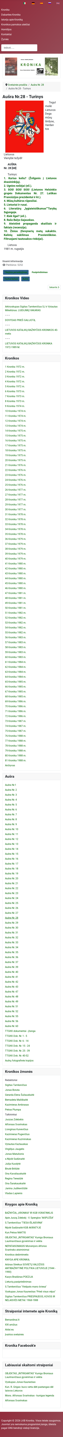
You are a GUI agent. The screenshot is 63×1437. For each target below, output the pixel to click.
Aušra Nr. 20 (11, 878)
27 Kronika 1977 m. (15, 494)
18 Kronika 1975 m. (15, 450)
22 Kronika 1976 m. (15, 470)
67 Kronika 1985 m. (15, 691)
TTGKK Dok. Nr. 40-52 (17, 1055)
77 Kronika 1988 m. (15, 740)
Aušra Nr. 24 (11, 898)
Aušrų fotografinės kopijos (19, 1060)
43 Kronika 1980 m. (15, 573)
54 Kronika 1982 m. (15, 627)
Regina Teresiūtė (14, 1178)
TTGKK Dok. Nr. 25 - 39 (17, 1050)
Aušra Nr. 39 (11, 967)
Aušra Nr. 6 (11, 809)
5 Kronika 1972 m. (15, 386)
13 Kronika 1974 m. (15, 425)
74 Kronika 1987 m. (15, 726)
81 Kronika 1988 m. (15, 760)
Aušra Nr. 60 (11, 1026)
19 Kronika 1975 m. (15, 455)
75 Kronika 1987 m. (15, 730)
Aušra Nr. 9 (11, 824)
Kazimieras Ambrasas (17, 1104)
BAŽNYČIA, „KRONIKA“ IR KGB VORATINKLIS (29, 1212)
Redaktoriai (11, 1080)
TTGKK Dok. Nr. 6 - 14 (16, 1040)
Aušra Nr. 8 (11, 819)
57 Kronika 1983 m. (15, 642)
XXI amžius (11, 1324)
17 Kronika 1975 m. (15, 445)
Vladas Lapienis (13, 1193)
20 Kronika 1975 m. (15, 460)
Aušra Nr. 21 (11, 883)
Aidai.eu (9, 1329)
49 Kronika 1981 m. (15, 603)
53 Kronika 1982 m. (15, 622)
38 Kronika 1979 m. (15, 548)
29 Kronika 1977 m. (15, 504)
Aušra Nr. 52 (11, 1011)
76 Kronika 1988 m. (15, 735)
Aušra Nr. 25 (11, 903)
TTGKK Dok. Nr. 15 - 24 (17, 1045)
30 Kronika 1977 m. (15, 509)
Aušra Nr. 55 (11, 1016)
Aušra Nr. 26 (11, 908)
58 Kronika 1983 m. (15, 647)
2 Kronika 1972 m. (15, 371)
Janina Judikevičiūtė (16, 1188)
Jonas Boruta (12, 1089)
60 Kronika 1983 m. (15, 657)
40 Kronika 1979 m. (15, 558)
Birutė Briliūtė (12, 1168)
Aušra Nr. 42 (11, 981)
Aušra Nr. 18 (11, 868)
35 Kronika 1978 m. (15, 534)
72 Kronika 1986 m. (15, 716)
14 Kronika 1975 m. (15, 430)
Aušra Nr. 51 (11, 1006)
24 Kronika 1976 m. (15, 479)
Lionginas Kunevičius (16, 1129)
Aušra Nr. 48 (11, 996)
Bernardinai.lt (12, 1319)
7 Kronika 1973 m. (15, 396)
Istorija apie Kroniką (12, 19)
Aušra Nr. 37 (11, 962)
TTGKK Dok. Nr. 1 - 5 (16, 1035)
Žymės (5, 39)
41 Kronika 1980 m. (15, 563)
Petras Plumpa (13, 1109)
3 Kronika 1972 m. (15, 376)
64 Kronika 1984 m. (15, 676)
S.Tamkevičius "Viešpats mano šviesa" (25, 1286)
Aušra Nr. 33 (11, 942)
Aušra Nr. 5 (11, 804)
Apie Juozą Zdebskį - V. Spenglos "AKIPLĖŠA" (29, 1217)
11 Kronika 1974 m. (15, 416)
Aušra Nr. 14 (11, 848)
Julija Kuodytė (12, 1163)
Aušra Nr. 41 (11, 976)
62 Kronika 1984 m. (15, 667)
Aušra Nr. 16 (11, 858)
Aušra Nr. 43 (11, 986)
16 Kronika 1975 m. (15, 440)
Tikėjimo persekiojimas (15, 272)
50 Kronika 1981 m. (15, 607)
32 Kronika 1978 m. (15, 519)
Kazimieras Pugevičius (17, 1134)
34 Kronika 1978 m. (15, 529)
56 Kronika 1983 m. (15, 637)
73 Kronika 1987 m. (15, 721)
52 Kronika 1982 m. (15, 617)
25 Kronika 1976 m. (15, 484)
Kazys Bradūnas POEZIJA (19, 1276)
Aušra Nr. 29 (11, 922)
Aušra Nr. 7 (11, 814)
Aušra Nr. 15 (11, 853)
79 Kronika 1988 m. (15, 750)
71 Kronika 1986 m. (15, 711)
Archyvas (10, 765)
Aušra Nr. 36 (11, 957)
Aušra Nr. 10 (11, 829)
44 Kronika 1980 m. (15, 578)
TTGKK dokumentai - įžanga (20, 1031)
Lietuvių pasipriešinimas (18, 1281)
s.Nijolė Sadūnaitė (15, 1158)
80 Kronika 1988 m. (15, 755)
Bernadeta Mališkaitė (16, 1099)
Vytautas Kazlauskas (16, 1144)
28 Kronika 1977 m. (15, 499)
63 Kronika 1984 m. (15, 671)
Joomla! (5, 1424)
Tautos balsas (11, 279)
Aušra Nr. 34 (11, 947)
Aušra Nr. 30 (11, 927)
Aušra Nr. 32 (11, 937)
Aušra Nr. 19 (11, 873)
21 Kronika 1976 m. (15, 465)
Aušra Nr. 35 (11, 952)
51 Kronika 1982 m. (15, 612)
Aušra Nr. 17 (11, 863)
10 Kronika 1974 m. (15, 411)
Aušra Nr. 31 (11, 932)
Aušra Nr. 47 (11, 991)
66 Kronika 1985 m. (15, 686)
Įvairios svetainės (14, 1334)
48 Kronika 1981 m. (15, 598)
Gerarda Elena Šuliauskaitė (19, 1094)
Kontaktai (6, 34)
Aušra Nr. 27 (11, 912)
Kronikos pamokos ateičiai (15, 24)
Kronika (5, 9)
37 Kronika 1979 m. (15, 543)
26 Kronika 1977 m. (15, 489)
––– (7, 315)
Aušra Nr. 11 (11, 834)
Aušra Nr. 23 (11, 893)
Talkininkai (11, 1114)
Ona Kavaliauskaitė (15, 1173)
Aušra (25, 279)
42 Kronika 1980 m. (15, 568)
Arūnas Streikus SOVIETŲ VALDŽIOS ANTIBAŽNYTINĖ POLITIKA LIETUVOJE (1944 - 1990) (30, 1268)
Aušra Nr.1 (10, 784)
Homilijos (6, 29)
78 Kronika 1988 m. (15, 745)
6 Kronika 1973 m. (15, 391)
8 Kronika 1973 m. (15, 401)
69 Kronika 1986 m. (15, 701)
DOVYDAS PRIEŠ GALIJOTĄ (20, 320)
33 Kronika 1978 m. (15, 524)
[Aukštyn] (58, 1431)
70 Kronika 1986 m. (15, 706)
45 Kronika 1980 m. (15, 583)
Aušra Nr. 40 (11, 972)
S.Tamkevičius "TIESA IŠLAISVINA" (24, 1222)
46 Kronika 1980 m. (15, 588)
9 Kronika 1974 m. (15, 406)
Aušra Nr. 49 (11, 1001)
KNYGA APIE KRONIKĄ (17, 1259)
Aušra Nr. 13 (11, 844)
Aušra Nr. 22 (11, 888)
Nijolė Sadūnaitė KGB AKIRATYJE (23, 1227)
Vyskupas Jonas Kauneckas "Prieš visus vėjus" (30, 1291)
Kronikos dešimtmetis (16, 1254)
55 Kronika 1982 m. (15, 632)
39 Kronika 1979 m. (15, 553)
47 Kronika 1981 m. (15, 593)
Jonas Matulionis (14, 1153)
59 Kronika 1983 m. (15, 652)
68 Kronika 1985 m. (15, 696)
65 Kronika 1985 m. (15, 681)
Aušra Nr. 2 (11, 789)
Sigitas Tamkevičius (16, 1085)
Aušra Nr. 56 (11, 1021)
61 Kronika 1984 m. (15, 662)
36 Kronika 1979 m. (15, 539)
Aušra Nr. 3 (11, 794)
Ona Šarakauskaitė (15, 1183)
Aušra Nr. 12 (11, 839)
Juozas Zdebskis (14, 1119)
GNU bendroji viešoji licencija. (24, 1428)
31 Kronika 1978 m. (15, 514)
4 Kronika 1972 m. (15, 381)
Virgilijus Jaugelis (14, 1149)
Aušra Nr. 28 (11, 917)
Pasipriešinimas (40, 272)
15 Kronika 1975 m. (15, 435)
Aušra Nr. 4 (11, 799)
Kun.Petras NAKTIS (15, 1232)
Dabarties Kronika (10, 14)
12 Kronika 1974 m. (15, 420)
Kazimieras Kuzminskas (18, 1139)
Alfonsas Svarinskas (16, 1124)
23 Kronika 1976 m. (15, 475)
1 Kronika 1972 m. (15, 366)
